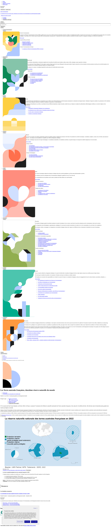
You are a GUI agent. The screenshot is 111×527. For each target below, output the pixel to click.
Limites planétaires (41, 294)
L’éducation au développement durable (45, 283)
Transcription (28, 470)
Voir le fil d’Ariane (4, 353)
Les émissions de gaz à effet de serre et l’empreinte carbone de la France (41, 110)
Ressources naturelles (26, 41)
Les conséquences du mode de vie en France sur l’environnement (50, 280)
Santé (4, 168)
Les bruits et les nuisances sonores (44, 184)
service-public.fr (11, 503)
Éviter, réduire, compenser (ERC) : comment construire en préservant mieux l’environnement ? (44, 340)
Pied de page (5, 4)
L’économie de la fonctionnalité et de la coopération (47, 239)
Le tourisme (40, 252)
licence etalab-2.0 (30, 525)
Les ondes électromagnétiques (43, 186)
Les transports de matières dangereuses (36, 155)
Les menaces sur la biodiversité (36, 74)
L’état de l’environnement (7, 29)
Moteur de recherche (6, 3)
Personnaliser (20, 522)
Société (4, 267)
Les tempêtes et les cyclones (34, 150)
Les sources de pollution (42, 183)
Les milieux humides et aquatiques (36, 80)
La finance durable (41, 233)
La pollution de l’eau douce (43, 194)
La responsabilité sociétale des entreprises (45, 287)
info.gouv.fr (10, 502)
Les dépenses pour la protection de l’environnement (47, 243)
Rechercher (3, 9)
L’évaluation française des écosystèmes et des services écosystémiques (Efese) (41, 336)
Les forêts (32, 83)
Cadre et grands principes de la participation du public (47, 285)
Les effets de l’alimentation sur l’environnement (46, 282)
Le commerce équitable (42, 242)
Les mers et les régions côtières (36, 81)
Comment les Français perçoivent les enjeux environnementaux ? (49, 298)
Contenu (4, 2)
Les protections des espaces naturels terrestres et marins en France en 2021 (15, 493)
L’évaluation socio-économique (32, 334)
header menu (8, 9)
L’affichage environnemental (43, 241)
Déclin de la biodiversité (26, 44)
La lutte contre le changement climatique (35, 111)
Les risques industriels (33, 154)
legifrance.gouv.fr (11, 504)
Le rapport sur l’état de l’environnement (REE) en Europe (32, 48)
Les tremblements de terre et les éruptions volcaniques (38, 147)
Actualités (4, 18)
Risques (4, 131)
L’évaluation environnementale (32, 338)
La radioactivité (40, 185)
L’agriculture (40, 253)
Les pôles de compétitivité (42, 246)
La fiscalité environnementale (43, 234)
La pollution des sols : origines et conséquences (46, 193)
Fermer (2, 21)
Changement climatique (26, 43)
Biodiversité (5, 356)
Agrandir (14, 470)
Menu (4, 1)
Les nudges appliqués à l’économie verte (45, 245)
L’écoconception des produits (43, 250)
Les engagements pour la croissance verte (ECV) (47, 244)
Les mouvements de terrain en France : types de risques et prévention (41, 146)
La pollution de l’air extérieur (43, 190)
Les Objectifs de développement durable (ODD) (35, 331)
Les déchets (40, 254)
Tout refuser (27, 522)
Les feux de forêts (32, 148)
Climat (4, 95)
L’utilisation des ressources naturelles (44, 240)
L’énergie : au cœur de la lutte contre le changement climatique (49, 251)
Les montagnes (33, 82)
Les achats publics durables (43, 296)
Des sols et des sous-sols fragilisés (36, 79)
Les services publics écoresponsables (44, 289)
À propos (4, 17)
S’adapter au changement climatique (34, 113)
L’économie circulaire (42, 238)
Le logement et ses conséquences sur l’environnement (47, 292)
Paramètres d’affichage (7, 19)
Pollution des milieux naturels (27, 42)
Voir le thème (30, 69)
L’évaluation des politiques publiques (33, 332)
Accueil (4, 355)
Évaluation (5, 317)
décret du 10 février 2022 (6, 415)
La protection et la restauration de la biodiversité (39, 75)
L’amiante (39, 192)
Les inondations (32, 145)
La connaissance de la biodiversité (36, 73)
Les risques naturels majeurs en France (36, 149)
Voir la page (22, 37)
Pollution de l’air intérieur (42, 191)
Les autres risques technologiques (35, 156)
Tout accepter (34, 522)
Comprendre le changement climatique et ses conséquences (39, 108)
